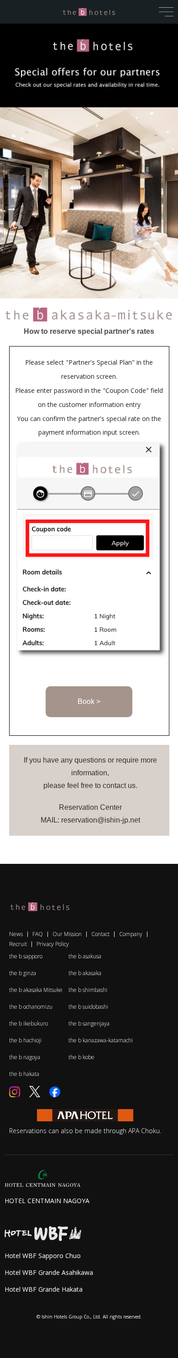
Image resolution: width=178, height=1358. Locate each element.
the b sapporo (25, 956)
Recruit (18, 944)
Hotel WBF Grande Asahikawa (49, 1272)
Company (130, 934)
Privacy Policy (53, 944)
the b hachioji (25, 1040)
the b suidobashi (88, 1007)
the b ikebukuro (28, 1023)
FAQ (37, 934)
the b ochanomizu (30, 1007)
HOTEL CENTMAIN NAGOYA (47, 1200)
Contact (100, 934)
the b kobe (81, 1057)
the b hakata (24, 1074)
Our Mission (67, 934)
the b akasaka (84, 973)
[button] (166, 11)
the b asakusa (84, 956)
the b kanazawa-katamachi (98, 1040)
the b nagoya (24, 1057)
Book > (89, 701)
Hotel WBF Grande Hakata (44, 1289)
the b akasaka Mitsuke (36, 990)
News (16, 934)
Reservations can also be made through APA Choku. (85, 1130)
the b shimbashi (87, 990)
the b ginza (22, 973)
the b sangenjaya (89, 1023)
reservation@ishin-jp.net (100, 820)
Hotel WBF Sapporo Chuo (43, 1255)
